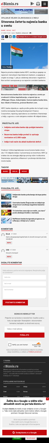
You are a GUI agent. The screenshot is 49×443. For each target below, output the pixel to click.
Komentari (7, 229)
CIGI (7, 250)
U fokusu (26, 396)
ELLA (8, 234)
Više (2, 39)
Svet (14, 30)
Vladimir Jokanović (22, 33)
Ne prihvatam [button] (31, 438)
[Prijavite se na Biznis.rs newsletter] (38, 4)
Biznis (5, 396)
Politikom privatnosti (34, 352)
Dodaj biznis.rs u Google (26, 433)
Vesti (5, 386)
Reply (9, 243)
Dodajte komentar (11, 263)
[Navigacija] (44, 4)
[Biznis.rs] (10, 366)
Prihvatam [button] (17, 438)
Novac (8, 30)
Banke (3, 30)
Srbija (25, 386)
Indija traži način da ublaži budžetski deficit (22, 142)
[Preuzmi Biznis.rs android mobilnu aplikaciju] (32, 4)
